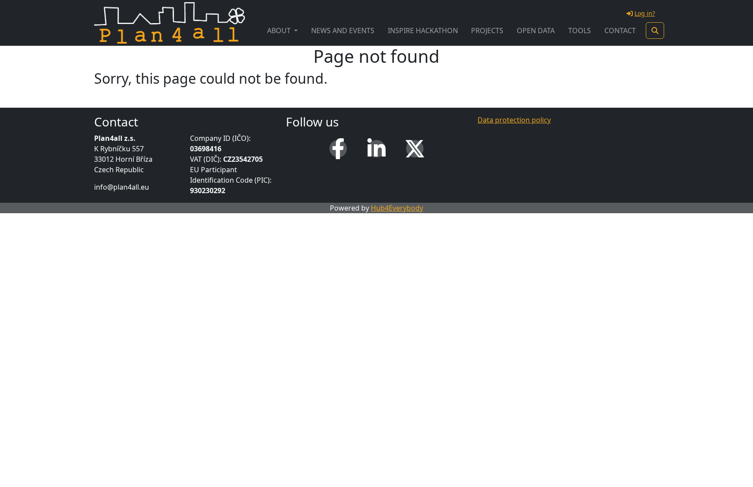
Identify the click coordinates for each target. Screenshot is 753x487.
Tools (579, 30)
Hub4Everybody (397, 208)
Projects (487, 30)
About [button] (279, 30)
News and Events (342, 30)
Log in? (644, 13)
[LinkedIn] (376, 148)
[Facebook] (338, 148)
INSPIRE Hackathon (423, 30)
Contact (620, 30)
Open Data (536, 30)
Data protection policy (514, 120)
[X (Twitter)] (415, 148)
